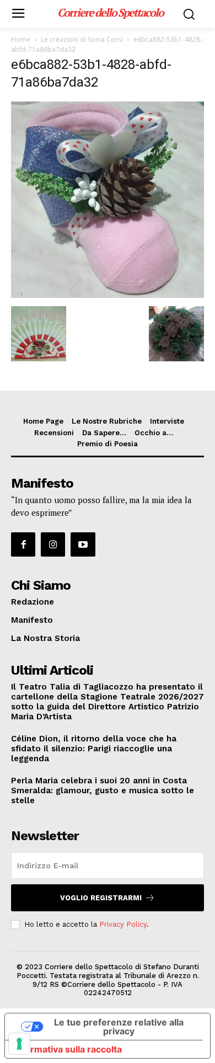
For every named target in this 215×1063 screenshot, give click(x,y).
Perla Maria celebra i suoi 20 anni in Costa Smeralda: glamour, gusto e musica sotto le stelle (102, 790)
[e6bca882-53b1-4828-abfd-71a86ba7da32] (107, 295)
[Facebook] (23, 544)
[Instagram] (53, 544)
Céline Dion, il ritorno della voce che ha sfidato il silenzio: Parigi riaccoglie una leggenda (93, 748)
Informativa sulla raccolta (68, 1049)
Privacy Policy (123, 924)
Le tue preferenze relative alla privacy (119, 1027)
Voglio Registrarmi (101, 898)
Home (20, 39)
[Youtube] (83, 544)
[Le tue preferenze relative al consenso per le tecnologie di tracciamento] (19, 1043)
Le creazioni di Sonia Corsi (82, 39)
